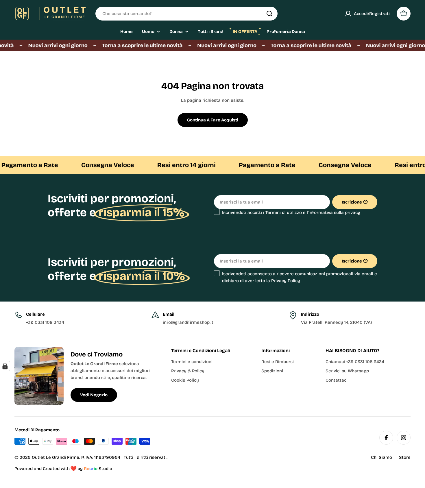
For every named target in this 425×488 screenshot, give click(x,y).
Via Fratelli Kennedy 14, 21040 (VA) (336, 322)
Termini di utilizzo (283, 212)
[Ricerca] (269, 13)
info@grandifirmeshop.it (188, 322)
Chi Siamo (381, 457)
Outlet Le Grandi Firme (55, 457)
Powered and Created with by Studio (63, 468)
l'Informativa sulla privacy (333, 212)
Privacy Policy (285, 280)
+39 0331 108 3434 (45, 322)
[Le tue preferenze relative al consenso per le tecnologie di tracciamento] (5, 366)
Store (405, 457)
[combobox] (186, 14)
